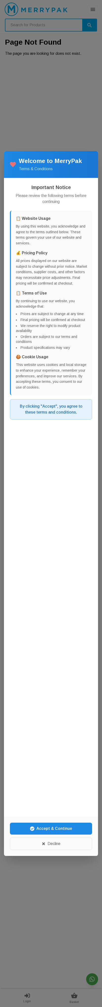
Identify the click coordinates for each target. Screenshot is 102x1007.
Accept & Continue (54, 828)
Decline (54, 844)
